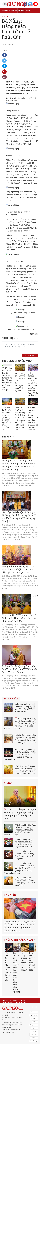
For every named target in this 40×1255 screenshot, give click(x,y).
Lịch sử (27, 20)
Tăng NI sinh (33, 1042)
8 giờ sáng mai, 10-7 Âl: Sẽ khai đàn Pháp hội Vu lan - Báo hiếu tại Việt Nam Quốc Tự (25, 708)
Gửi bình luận (30, 355)
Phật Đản (34, 1045)
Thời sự (13, 11)
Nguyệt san (13, 1018)
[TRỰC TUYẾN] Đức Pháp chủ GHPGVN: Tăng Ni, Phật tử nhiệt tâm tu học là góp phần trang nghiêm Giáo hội (20, 830)
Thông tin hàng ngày (18, 947)
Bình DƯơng (33, 1058)
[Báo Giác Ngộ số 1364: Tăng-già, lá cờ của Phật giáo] (25, 955)
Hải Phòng (34, 1049)
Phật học (14, 16)
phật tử (35, 1039)
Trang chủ (6, 11)
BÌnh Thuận (34, 1052)
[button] (32, 979)
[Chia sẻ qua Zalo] (4, 66)
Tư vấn (21, 16)
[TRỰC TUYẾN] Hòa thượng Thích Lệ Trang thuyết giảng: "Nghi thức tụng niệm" (25, 855)
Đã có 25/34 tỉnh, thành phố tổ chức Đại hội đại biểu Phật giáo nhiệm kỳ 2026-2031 (20, 935)
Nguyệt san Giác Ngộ (16, 20)
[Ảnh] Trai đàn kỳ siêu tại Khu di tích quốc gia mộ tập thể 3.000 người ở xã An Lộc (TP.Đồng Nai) (6, 419)
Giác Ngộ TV (23, 1018)
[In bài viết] (4, 77)
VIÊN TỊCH (34, 1036)
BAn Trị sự (34, 1029)
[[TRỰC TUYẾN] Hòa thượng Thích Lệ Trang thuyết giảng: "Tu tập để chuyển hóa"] (8, 881)
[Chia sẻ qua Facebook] (4, 55)
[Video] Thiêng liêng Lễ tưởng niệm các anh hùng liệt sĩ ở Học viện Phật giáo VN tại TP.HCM (25, 843)
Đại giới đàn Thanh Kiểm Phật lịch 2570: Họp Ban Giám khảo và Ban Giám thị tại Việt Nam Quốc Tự (25, 739)
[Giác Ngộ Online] (13, 1025)
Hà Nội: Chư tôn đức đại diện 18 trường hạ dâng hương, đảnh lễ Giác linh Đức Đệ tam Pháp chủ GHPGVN (7, 379)
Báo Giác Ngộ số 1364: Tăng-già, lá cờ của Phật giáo (24, 970)
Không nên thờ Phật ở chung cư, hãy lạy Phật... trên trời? (16, 973)
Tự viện (4, 20)
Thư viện (10, 894)
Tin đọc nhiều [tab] (11, 699)
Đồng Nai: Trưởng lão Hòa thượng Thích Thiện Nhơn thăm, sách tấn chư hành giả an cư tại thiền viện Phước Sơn (20, 419)
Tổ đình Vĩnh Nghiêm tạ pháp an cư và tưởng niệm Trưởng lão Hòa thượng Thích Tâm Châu (25, 770)
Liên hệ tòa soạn (21, 1020)
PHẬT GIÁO (34, 1032)
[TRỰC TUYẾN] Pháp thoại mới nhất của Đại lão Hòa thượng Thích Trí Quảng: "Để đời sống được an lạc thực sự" (20, 868)
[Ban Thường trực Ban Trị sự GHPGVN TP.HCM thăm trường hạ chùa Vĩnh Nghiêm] (20, 367)
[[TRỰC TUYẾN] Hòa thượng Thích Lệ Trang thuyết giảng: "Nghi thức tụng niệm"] (8, 854)
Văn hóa (21, 11)
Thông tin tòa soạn (7, 1020)
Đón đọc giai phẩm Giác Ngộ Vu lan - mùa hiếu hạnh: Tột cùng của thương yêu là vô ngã (8, 979)
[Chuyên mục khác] (35, 25)
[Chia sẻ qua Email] (4, 71)
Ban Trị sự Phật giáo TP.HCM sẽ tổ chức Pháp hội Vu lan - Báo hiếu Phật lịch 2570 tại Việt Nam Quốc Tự (33, 419)
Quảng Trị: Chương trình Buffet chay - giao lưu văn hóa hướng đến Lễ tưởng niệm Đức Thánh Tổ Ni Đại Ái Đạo (33, 384)
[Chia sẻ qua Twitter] (4, 60)
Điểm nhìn (5, 16)
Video (28, 11)
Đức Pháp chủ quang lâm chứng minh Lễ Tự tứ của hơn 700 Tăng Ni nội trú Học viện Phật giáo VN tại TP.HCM (20, 723)
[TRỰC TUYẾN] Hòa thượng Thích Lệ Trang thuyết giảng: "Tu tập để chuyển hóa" (25, 881)
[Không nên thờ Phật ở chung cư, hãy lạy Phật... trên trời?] (17, 955)
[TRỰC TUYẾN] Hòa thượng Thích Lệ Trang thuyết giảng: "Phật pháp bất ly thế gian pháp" (20, 814)
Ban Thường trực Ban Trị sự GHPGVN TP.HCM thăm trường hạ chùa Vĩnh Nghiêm (20, 382)
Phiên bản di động (7, 1022)
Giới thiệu (34, 1055)
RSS (16, 1022)
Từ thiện (5, 25)
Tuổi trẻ (28, 16)
